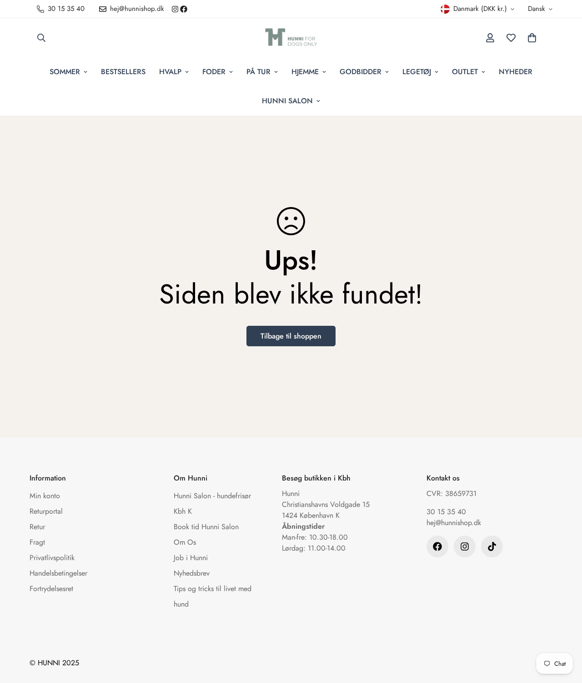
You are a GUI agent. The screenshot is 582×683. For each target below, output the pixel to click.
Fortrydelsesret (51, 588)
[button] (532, 37)
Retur (37, 526)
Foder (214, 71)
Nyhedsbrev (192, 573)
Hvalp (170, 71)
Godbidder (360, 71)
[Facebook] (183, 9)
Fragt (37, 542)
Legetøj (416, 71)
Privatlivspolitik (52, 557)
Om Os (185, 542)
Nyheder (515, 71)
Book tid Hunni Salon (206, 526)
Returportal (46, 511)
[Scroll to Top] (564, 633)
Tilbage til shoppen (291, 336)
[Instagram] (175, 9)
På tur (258, 71)
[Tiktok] (492, 546)
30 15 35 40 (446, 511)
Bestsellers (123, 71)
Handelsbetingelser (58, 573)
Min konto (45, 496)
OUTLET (465, 71)
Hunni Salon (287, 101)
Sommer (65, 71)
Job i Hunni (191, 557)
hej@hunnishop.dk (453, 522)
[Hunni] (291, 37)
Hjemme (305, 71)
